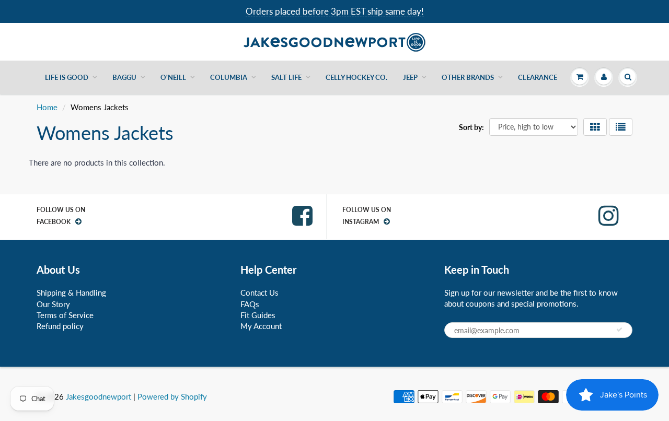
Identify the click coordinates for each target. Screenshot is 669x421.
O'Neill (173, 77)
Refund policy (60, 326)
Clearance (537, 77)
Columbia (228, 77)
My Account (261, 326)
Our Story (53, 304)
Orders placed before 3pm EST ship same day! (335, 11)
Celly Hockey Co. (356, 77)
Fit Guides (257, 315)
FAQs (249, 304)
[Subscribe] (619, 329)
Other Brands (468, 77)
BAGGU (124, 77)
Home (47, 107)
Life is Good (66, 77)
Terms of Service (65, 315)
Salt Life (286, 77)
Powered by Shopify (172, 396)
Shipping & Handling (71, 292)
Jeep (410, 77)
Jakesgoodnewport (98, 396)
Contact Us (259, 292)
